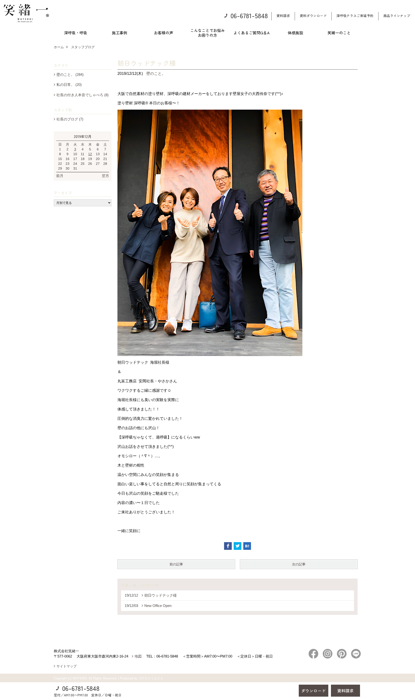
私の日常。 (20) (69, 85)
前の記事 (176, 564)
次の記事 (298, 564)
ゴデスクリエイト (150, 678)
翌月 (105, 176)
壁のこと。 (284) (70, 74)
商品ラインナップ (396, 15)
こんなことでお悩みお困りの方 (207, 32)
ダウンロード (313, 691)
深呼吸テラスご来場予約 (354, 15)
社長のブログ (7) (69, 119)
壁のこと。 (155, 73)
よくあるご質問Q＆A (251, 33)
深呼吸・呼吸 (75, 33)
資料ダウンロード (313, 15)
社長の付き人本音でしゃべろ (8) (82, 95)
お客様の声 (163, 33)
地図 (138, 656)
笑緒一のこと (339, 33)
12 (90, 154)
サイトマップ (66, 666)
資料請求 (283, 15)
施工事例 (119, 33)
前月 (59, 176)
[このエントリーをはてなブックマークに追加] (247, 546)
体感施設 (295, 33)
